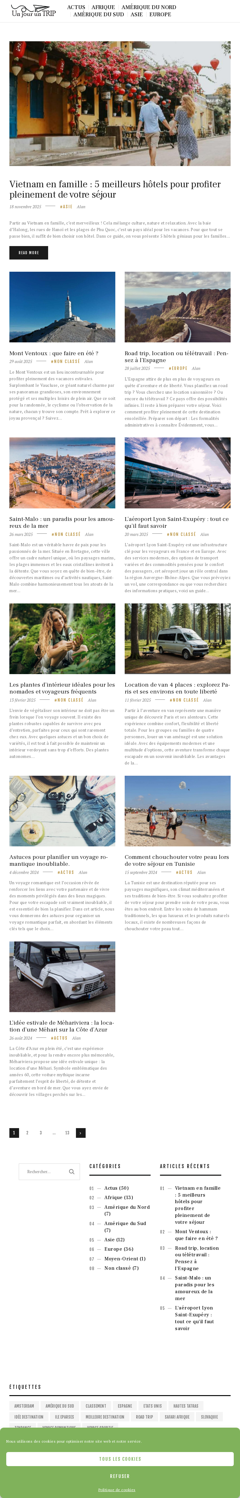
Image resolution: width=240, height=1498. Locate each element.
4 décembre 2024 (24, 872)
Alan (81, 206)
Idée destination (28, 1417)
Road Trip (144, 1417)
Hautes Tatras (185, 1406)
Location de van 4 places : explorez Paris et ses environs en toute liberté (177, 688)
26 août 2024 (20, 1038)
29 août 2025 (20, 361)
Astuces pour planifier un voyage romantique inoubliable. (58, 860)
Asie (67, 206)
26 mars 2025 (21, 534)
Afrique (113, 1197)
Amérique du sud (60, 1406)
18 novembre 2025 (25, 206)
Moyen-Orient (121, 1259)
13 (68, 1132)
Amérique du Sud (125, 1223)
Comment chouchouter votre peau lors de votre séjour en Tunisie (177, 860)
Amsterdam (24, 1406)
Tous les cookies (120, 1459)
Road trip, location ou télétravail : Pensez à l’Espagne (176, 357)
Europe (180, 368)
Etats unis (152, 1406)
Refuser (120, 1476)
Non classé (67, 361)
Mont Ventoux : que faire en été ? (53, 353)
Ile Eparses (64, 1417)
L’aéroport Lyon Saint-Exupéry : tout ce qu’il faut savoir (177, 522)
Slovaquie (209, 1417)
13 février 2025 (22, 700)
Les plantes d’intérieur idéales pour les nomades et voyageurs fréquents (62, 688)
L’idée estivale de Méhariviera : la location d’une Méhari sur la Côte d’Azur (61, 1026)
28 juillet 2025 (137, 368)
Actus (67, 872)
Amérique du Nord (127, 1207)
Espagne (125, 1406)
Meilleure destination (105, 1417)
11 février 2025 (138, 700)
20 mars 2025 (136, 534)
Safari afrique (177, 1417)
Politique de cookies (117, 1489)
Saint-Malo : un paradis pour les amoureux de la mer (62, 522)
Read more (29, 253)
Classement (96, 1406)
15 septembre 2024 (141, 872)
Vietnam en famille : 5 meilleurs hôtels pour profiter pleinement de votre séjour (115, 189)
